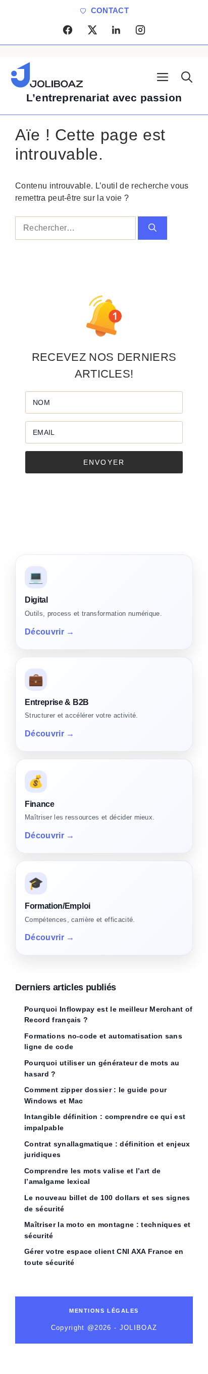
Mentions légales (104, 1311)
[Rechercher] (152, 228)
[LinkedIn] (116, 30)
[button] (187, 75)
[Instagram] (140, 30)
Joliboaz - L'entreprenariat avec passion (55, 75)
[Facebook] (67, 30)
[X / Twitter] (91, 30)
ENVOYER (103, 462)
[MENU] (162, 75)
